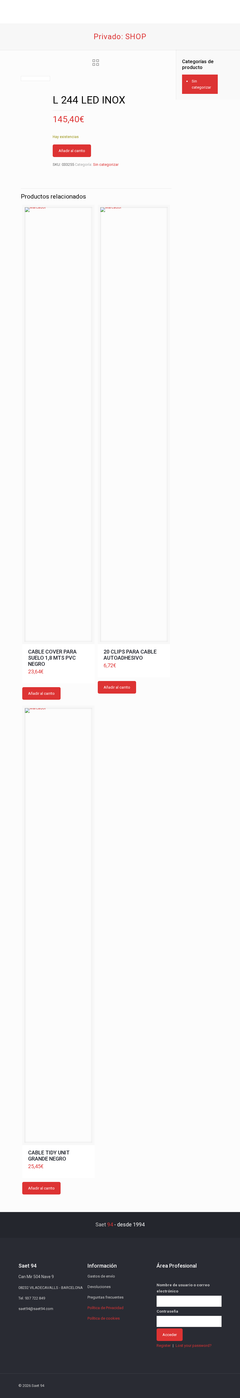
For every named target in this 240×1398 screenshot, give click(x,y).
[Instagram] (200, 1385)
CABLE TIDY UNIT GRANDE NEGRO (49, 1155)
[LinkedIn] (192, 1385)
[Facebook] (169, 1385)
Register (164, 1345)
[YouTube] (184, 1385)
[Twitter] (177, 1385)
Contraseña (167, 1311)
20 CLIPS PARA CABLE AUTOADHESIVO (130, 655)
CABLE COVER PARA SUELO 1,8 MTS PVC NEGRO (52, 658)
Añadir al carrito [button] (41, 693)
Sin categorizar (106, 164)
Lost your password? (194, 1345)
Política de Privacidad (106, 1308)
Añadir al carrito (72, 151)
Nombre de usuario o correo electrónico (183, 1288)
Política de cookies (104, 1318)
